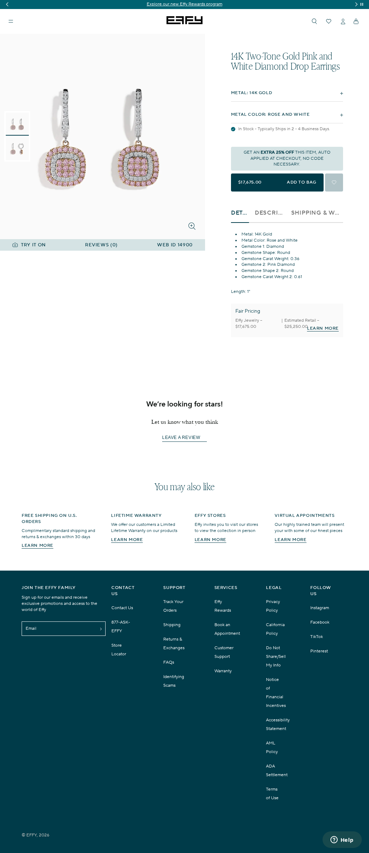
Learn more (37, 545)
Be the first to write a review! (184, 438)
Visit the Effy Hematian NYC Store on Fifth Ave (185, 4)
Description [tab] (270, 213)
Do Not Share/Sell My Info (276, 656)
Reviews (101, 245)
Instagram (319, 608)
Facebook (319, 622)
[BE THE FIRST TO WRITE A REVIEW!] (184, 450)
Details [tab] (240, 213)
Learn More (323, 328)
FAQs (168, 662)
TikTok (316, 636)
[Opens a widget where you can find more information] (342, 840)
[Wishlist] (329, 21)
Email (31, 628)
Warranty (223, 671)
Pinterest (319, 651)
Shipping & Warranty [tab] (317, 213)
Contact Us (122, 608)
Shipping (172, 625)
